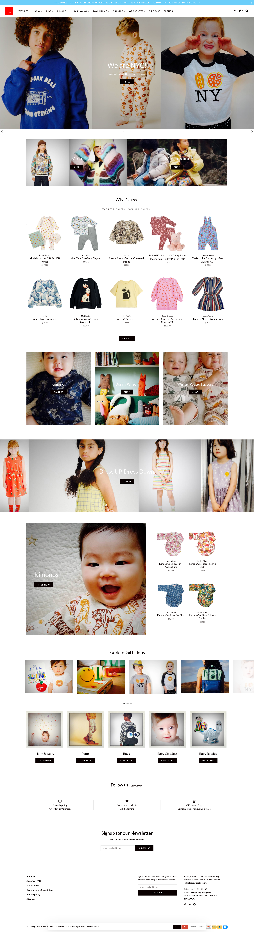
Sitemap (30, 899)
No (184, 927)
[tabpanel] (127, 73)
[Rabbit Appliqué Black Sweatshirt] (85, 294)
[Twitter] (190, 904)
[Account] (235, 11)
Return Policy (33, 885)
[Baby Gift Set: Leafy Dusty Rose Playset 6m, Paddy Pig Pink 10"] (167, 233)
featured (23, 11)
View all (127, 338)
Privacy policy (33, 894)
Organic (118, 11)
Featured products (113, 209)
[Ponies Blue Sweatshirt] (44, 294)
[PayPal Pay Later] (219, 927)
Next (252, 131)
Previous (2, 131)
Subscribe (144, 848)
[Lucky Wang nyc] (63, 877)
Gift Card (155, 11)
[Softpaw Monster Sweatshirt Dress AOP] (167, 294)
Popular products (139, 209)
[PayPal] (214, 927)
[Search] (247, 11)
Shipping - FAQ (33, 881)
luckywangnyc (136, 785)
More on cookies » (197, 927)
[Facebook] (185, 904)
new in (127, 481)
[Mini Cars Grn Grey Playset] (85, 233)
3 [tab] (130, 702)
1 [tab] (123, 702)
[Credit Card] (208, 927)
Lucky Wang (79, 11)
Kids (48, 11)
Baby (37, 11)
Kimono (61, 11)
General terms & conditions (39, 890)
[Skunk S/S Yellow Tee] (126, 294)
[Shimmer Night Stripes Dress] (208, 294)
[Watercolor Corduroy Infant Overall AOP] (208, 233)
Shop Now (44, 585)
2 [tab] (127, 702)
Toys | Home (100, 11)
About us (30, 876)
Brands (168, 11)
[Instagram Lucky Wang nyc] (194, 904)
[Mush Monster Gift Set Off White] (44, 233)
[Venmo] (225, 927)
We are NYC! (136, 11)
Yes (177, 927)
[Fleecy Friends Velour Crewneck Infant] (126, 233)
